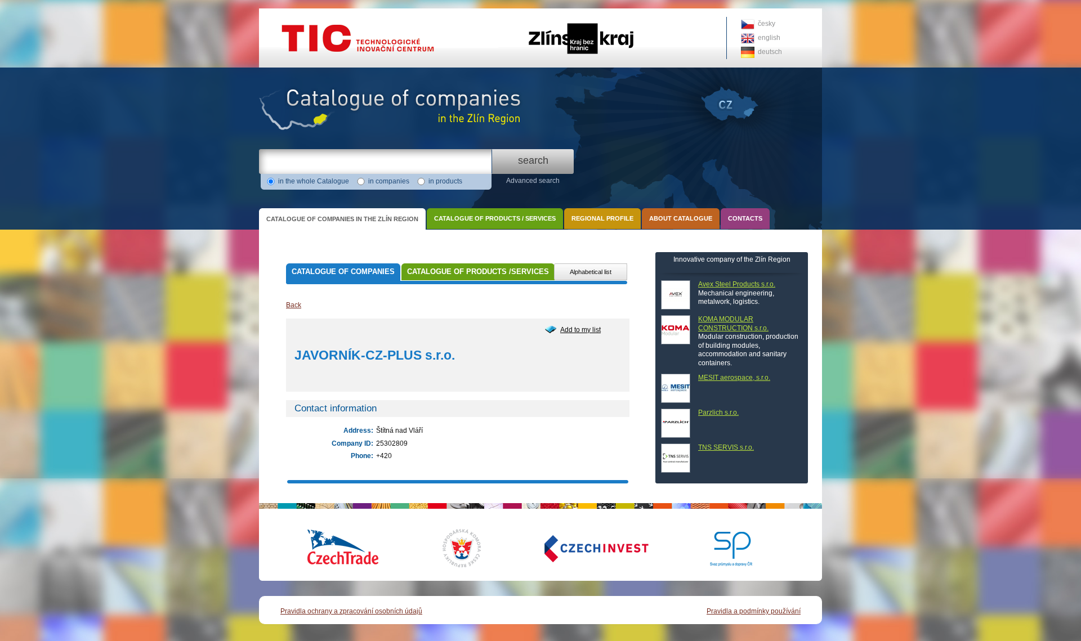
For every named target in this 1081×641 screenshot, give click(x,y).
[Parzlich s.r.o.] (675, 423)
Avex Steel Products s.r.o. (736, 284)
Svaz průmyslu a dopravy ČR (723, 548)
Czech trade (343, 548)
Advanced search (533, 181)
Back (293, 305)
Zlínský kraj (541, 12)
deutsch (770, 52)
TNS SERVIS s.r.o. (726, 447)
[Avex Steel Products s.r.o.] (675, 295)
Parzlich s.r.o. (718, 412)
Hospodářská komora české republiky (470, 548)
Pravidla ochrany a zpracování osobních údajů (351, 611)
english (769, 38)
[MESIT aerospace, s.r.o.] (675, 388)
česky (766, 24)
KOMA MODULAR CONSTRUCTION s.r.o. (733, 323)
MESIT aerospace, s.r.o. (734, 378)
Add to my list (580, 330)
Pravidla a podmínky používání (754, 611)
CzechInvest (582, 548)
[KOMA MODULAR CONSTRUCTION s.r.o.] (675, 329)
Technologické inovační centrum (308, 12)
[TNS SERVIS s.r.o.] (675, 458)
